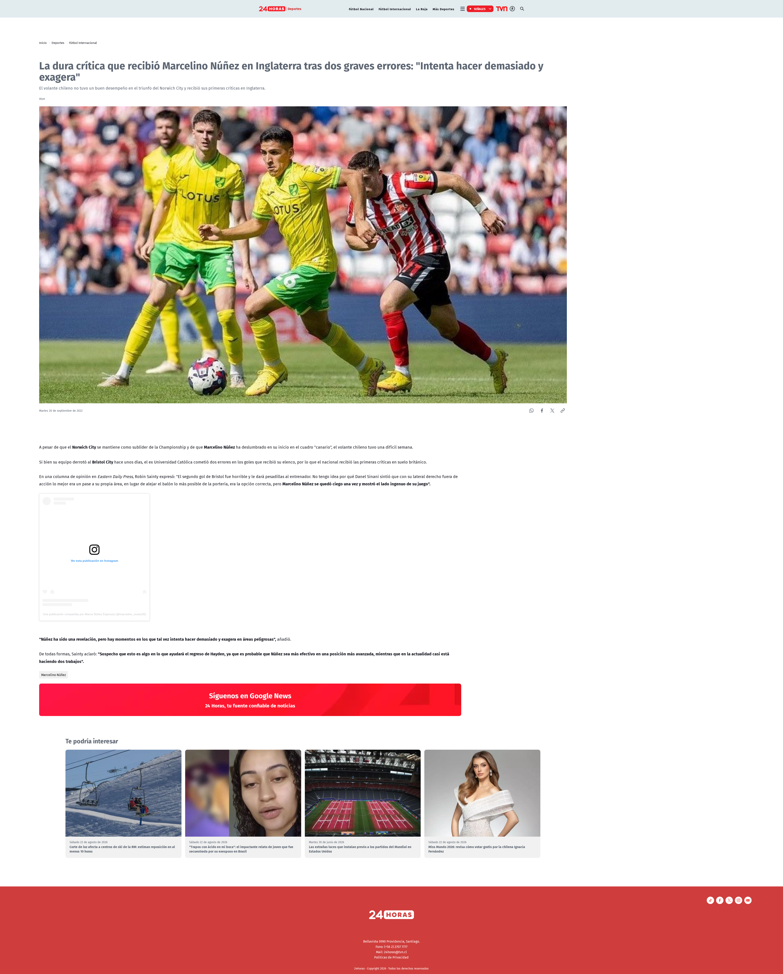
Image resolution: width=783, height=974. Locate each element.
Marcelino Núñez (53, 674)
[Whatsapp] (531, 410)
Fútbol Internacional (395, 9)
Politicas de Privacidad (391, 957)
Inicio (43, 42)
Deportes (58, 42)
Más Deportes (443, 9)
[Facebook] (542, 410)
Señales (480, 9)
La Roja (422, 9)
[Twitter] (552, 410)
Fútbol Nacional (361, 9)
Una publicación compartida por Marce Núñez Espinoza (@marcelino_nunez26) (94, 614)
